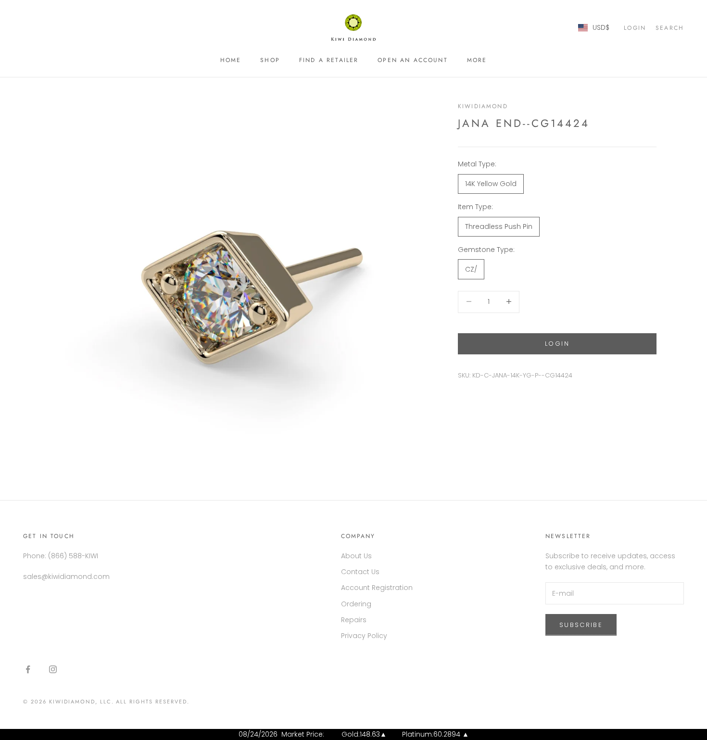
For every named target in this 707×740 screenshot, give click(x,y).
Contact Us (360, 572)
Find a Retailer (328, 60)
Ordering (356, 604)
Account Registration (377, 587)
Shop (270, 60)
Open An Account (412, 60)
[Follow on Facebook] (28, 669)
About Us (356, 556)
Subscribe (581, 624)
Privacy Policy (364, 635)
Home (230, 60)
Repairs (353, 620)
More (477, 60)
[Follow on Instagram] (53, 669)
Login (557, 343)
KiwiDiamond (483, 106)
